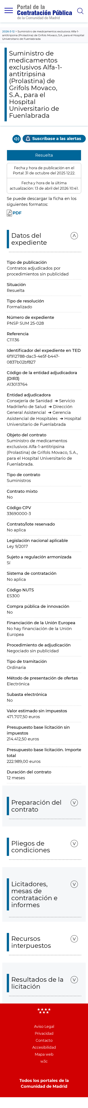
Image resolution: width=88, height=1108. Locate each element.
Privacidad (44, 1033)
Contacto (44, 1040)
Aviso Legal (44, 1026)
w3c (44, 1061)
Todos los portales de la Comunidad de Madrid (44, 1083)
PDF (17, 213)
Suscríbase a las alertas (56, 138)
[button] (9, 10)
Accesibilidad (44, 1047)
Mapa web (44, 1054)
